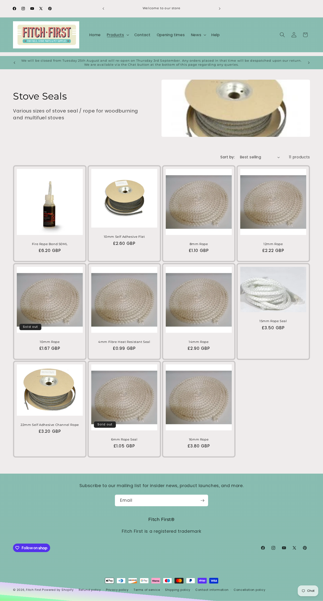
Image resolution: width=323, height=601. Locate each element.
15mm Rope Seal (273, 321)
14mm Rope (199, 341)
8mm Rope (199, 244)
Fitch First (34, 590)
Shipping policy (177, 590)
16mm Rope (199, 439)
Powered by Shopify (58, 590)
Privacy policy (117, 590)
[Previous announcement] (103, 8)
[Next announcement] (219, 8)
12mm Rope (273, 244)
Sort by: (227, 157)
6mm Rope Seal (124, 439)
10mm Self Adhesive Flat (124, 236)
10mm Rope (50, 341)
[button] (117, 34)
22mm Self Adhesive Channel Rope (50, 425)
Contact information (212, 590)
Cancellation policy (250, 590)
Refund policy (90, 590)
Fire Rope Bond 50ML (50, 244)
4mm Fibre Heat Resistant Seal (124, 341)
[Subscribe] (202, 500)
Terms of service (147, 590)
